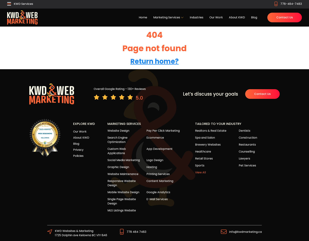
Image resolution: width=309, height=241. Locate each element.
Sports (199, 165)
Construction (248, 138)
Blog (254, 17)
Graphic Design (118, 167)
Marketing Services (167, 17)
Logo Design (154, 160)
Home (143, 17)
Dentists (244, 131)
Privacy (78, 150)
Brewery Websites (208, 145)
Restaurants (247, 145)
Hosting (151, 167)
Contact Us (284, 17)
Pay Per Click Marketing (163, 131)
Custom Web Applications (116, 151)
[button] (20, 4)
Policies (78, 156)
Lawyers (244, 158)
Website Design (118, 131)
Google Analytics (158, 192)
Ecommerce (155, 138)
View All (200, 172)
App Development (159, 149)
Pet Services (247, 165)
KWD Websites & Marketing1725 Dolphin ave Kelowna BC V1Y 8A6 (81, 233)
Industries (196, 17)
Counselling (247, 151)
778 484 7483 (136, 232)
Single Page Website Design (121, 201)
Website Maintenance (122, 174)
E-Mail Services (157, 199)
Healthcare (203, 151)
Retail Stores (204, 158)
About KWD (237, 17)
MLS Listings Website (121, 210)
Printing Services (158, 174)
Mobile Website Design (123, 192)
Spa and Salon (205, 138)
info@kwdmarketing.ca (245, 232)
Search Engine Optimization (117, 140)
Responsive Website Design (121, 183)
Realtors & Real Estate (210, 131)
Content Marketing (159, 181)
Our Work (216, 17)
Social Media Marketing (123, 160)
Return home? (154, 61)
